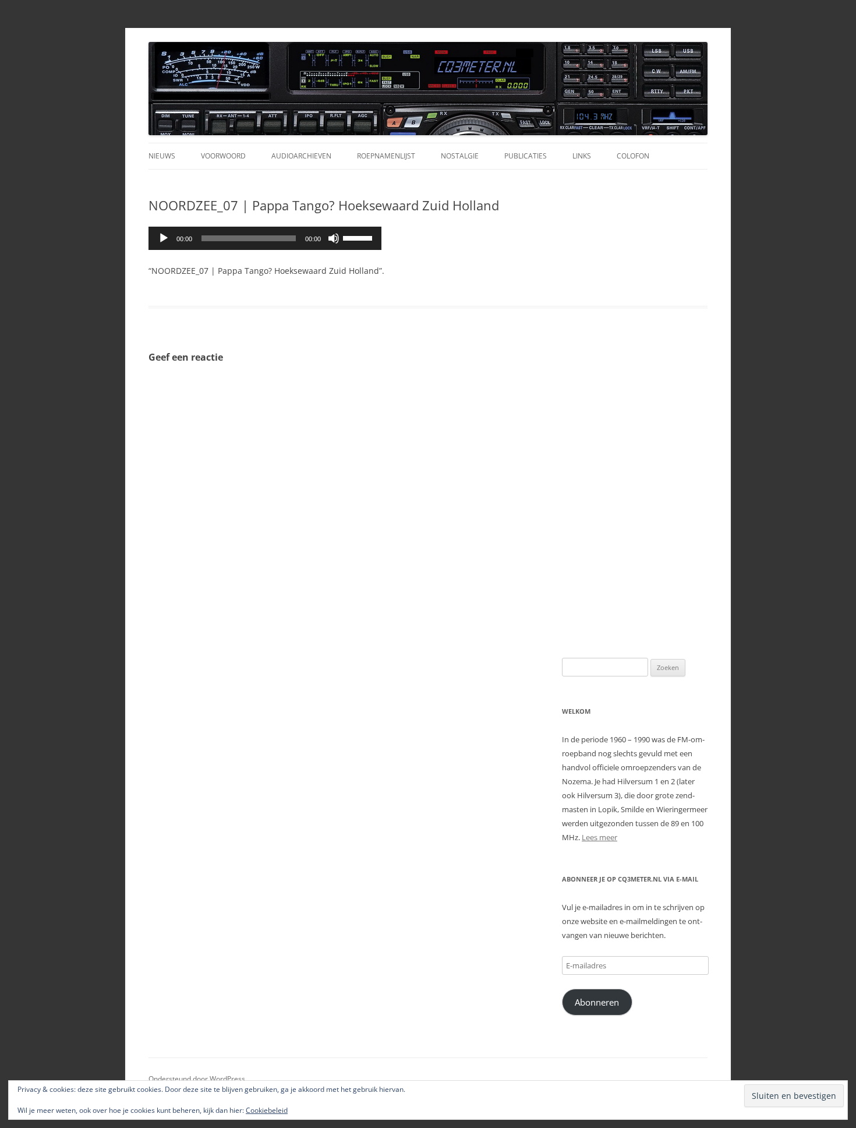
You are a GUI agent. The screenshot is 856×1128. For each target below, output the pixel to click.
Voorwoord (223, 156)
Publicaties (525, 156)
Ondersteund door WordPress (196, 1079)
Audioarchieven (301, 156)
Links (581, 156)
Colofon (633, 156)
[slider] (359, 237)
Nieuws (161, 156)
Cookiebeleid (267, 1110)
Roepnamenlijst (386, 156)
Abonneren (597, 1002)
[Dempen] (333, 238)
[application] (264, 238)
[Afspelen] (163, 238)
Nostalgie (460, 156)
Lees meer (599, 837)
